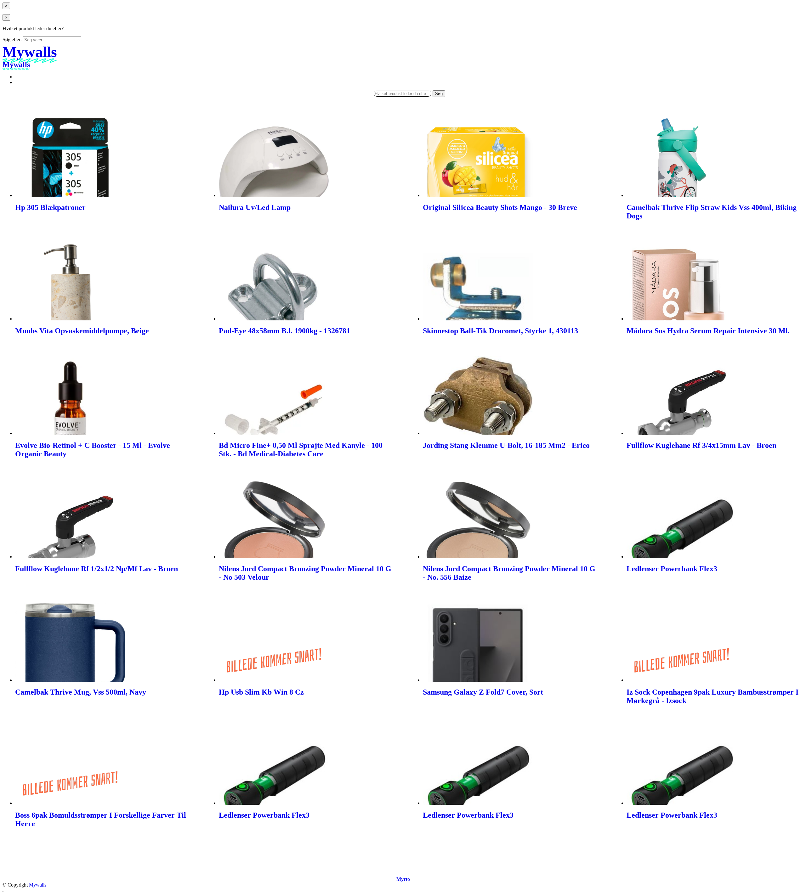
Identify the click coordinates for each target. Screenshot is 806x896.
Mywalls (37, 885)
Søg (439, 93)
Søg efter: (12, 39)
